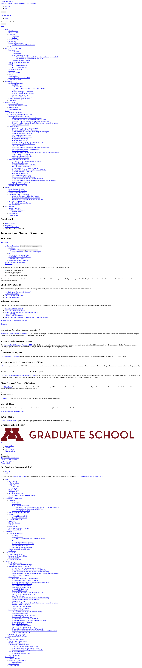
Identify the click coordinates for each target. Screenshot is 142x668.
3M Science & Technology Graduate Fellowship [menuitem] (27, 118)
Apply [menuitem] (7, 18)
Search (4, 12)
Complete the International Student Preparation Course (21, 312)
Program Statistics (14, 558)
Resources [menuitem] (12, 50)
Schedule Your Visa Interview (14, 316)
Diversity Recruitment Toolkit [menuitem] (21, 203)
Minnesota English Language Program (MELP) (18, 345)
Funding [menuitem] (7, 111)
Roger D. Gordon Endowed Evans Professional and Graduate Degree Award (35, 573)
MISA (3, 366)
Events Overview (14, 665)
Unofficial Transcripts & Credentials (20, 257)
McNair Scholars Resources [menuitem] (17, 192)
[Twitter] (71, 442)
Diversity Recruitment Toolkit (21, 653)
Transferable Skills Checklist (21, 511)
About (7, 479)
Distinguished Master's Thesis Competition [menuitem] (25, 130)
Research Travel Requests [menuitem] (20, 151)
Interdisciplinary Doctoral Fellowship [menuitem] (23, 144)
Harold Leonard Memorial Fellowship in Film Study (28, 592)
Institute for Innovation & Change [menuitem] (19, 62)
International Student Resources (18, 260)
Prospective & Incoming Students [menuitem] (19, 116)
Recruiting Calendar (15, 559)
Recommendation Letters (16, 258)
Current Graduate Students (9, 459)
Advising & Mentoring (15, 519)
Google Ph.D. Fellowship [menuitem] (20, 138)
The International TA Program (10, 356)
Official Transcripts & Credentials (19, 255)
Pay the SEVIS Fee (11, 314)
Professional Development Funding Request (25, 599)
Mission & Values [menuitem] (14, 39)
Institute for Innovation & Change (19, 512)
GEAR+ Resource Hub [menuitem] (19, 67)
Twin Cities (15, 486)
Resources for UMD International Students (14, 321)
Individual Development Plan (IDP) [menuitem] (19, 78)
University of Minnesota (19, 476)
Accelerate (15, 502)
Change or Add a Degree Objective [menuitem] (19, 98)
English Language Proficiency (14, 295)
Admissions (8, 225)
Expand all (4, 324)
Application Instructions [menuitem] (16, 83)
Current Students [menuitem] (14, 126)
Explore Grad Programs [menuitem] (16, 104)
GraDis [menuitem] (11, 74)
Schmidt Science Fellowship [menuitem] (21, 154)
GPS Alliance (8, 387)
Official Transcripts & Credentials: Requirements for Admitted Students (26, 317)
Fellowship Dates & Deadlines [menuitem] (18, 184)
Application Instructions (12, 227)
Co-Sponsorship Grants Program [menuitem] (22, 166)
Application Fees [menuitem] (17, 86)
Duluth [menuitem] (14, 38)
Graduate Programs (10, 552)
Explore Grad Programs (16, 554)
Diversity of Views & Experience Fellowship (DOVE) (29, 570)
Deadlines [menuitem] (15, 85)
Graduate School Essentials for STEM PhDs (29, 509)
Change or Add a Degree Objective (15, 262)
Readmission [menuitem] (12, 100)
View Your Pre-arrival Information (15, 310)
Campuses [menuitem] (12, 34)
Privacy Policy (9, 446)
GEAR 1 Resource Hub (19, 516)
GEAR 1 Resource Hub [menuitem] (19, 65)
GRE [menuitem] (14, 90)
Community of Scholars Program (19, 644)
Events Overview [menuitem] (14, 215)
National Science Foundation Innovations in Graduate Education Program (34, 631)
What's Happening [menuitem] (14, 208)
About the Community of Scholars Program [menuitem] (25, 196)
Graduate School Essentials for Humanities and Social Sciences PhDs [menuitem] (37, 57)
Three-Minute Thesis (15, 530)
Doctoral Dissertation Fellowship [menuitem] (22, 133)
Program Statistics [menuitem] (14, 107)
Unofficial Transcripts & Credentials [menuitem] (23, 93)
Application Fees (14, 250)
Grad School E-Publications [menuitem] (17, 210)
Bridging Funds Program (20, 613)
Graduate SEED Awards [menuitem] (19, 140)
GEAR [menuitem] (11, 64)
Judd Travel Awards (18, 596)
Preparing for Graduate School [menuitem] (18, 105)
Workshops (12, 521)
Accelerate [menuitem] (15, 52)
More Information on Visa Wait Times (12, 411)
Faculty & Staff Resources (17, 651)
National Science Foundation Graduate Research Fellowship (30, 571)
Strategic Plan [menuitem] (13, 41)
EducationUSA (5, 398)
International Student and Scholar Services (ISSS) (16, 333)
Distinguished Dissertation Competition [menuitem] (24, 165)
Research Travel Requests (20, 601)
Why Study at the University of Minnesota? (18, 292)
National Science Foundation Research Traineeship (27, 629)
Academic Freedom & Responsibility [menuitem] (23, 45)
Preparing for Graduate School (18, 556)
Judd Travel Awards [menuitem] (18, 145)
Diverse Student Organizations (18, 641)
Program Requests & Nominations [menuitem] (19, 159)
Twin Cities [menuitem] (15, 36)
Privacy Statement (81, 476)
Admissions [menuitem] (8, 81)
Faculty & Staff (5, 463)
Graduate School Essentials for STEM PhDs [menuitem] (29, 58)
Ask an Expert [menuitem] (16, 53)
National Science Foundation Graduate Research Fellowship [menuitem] (30, 121)
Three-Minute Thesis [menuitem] (15, 79)
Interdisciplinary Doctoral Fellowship (23, 594)
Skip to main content (7, 1)
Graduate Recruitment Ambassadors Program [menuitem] (26, 198)
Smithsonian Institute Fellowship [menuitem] (22, 156)
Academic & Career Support (13, 498)
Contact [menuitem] (11, 46)
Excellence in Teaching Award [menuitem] (21, 135)
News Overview (14, 664)
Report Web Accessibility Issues (94, 476)
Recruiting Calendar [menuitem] (15, 109)
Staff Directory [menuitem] (13, 31)
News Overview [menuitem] (14, 213)
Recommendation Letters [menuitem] (20, 95)
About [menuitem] (7, 29)
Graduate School (6, 15)
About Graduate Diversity (16, 639)
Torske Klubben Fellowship (20, 575)
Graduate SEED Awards (19, 591)
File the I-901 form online (8, 421)
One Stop (7, 6)
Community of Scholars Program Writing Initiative (27, 650)
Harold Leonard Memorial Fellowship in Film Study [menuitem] (28, 142)
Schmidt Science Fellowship (21, 605)
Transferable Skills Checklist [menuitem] (21, 60)
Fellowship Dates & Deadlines (18, 634)
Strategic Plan (13, 492)
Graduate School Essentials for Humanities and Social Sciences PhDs (37, 507)
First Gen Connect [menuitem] (14, 72)
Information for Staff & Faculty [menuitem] (18, 185)
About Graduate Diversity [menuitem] (16, 189)
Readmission (8, 264)
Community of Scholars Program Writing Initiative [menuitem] (27, 199)
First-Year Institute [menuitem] (14, 205)
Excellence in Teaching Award (21, 585)
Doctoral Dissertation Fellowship (22, 584)
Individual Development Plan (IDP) (19, 528)
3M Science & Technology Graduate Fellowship (27, 568)
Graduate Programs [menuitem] (10, 102)
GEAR (11, 514)
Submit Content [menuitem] (17, 211)
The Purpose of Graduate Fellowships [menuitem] (20, 114)
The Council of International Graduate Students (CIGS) (18, 375)
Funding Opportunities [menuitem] (15, 112)
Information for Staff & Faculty (18, 636)
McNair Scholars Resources (17, 643)
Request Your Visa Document (14, 309)
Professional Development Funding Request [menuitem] (25, 149)
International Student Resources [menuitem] (22, 97)
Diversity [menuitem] (7, 187)
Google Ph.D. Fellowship (20, 589)
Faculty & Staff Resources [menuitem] (17, 201)
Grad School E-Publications (17, 660)
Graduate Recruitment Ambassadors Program (26, 648)
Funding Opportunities (15, 563)
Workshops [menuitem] (12, 71)
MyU (6, 8)
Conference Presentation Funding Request (25, 578)
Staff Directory (9, 449)
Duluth (14, 488)
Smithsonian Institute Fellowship (22, 606)
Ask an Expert (16, 504)
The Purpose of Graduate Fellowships (20, 565)
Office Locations (10, 451)
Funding (7, 561)
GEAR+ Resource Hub (19, 518)
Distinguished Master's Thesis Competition (25, 580)
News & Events (9, 657)
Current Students (14, 577)
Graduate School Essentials (20, 505)
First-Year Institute (14, 655)
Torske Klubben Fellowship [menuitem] (20, 125)
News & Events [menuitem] (9, 206)
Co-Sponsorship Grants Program (22, 617)
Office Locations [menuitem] (14, 32)
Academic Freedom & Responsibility (23, 495)
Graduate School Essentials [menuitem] (20, 55)
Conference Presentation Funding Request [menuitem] (25, 128)
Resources (12, 500)
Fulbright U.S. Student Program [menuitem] (22, 137)
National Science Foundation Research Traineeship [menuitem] (27, 178)
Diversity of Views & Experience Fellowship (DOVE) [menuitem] (29, 119)
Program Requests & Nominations (19, 610)
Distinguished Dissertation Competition (24, 615)
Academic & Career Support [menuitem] (13, 48)
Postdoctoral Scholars (7, 461)
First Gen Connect (14, 523)
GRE (10, 253)
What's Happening (14, 658)
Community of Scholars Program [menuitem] (19, 194)
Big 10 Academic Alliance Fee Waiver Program (26, 251)
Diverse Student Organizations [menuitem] (18, 191)
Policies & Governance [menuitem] (16, 43)
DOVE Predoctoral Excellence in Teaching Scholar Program (30, 582)
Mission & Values (14, 490)
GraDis (11, 525)
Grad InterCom (13, 526)
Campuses (12, 485)
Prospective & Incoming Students (19, 566)
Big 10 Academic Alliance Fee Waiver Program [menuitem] (30, 88)
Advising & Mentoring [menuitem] (15, 69)
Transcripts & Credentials (12, 297)
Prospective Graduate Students (10, 458)
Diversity (7, 638)
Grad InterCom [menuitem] (13, 76)
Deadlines (12, 248)
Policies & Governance (16, 493)
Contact (11, 497)
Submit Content (17, 662)
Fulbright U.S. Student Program (22, 587)
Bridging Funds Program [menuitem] (20, 163)
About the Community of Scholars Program (25, 646)
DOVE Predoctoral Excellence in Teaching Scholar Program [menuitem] (30, 132)
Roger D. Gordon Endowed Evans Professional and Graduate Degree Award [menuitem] (35, 123)
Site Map (7, 447)
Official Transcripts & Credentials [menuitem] (22, 92)
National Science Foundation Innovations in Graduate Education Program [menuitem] (34, 180)
